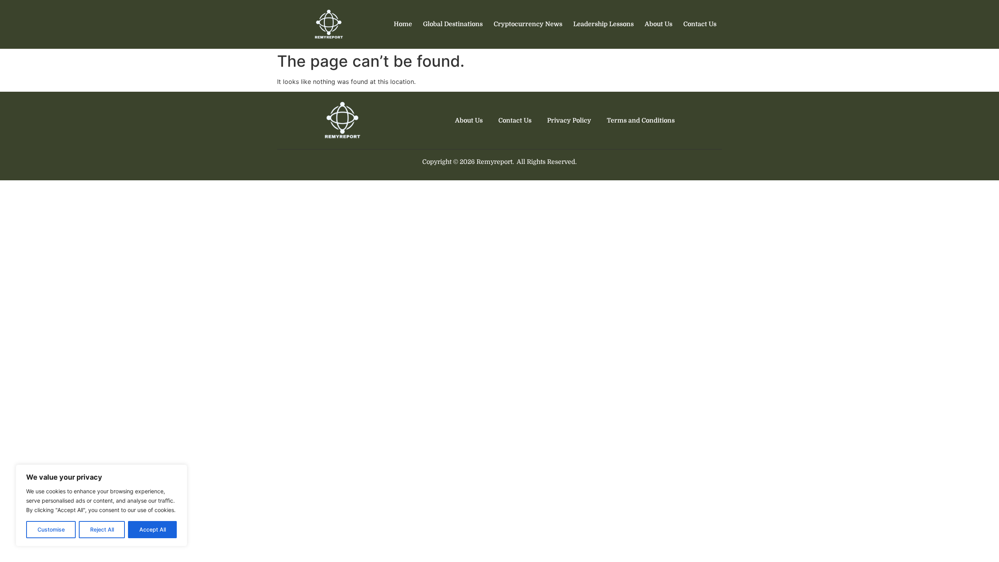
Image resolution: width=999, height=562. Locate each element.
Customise (51, 529)
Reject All (102, 529)
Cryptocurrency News (528, 24)
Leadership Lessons (603, 24)
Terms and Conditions (641, 120)
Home (403, 24)
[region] (101, 505)
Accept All (152, 529)
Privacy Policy (569, 120)
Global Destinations (453, 24)
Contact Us (699, 24)
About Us (658, 24)
